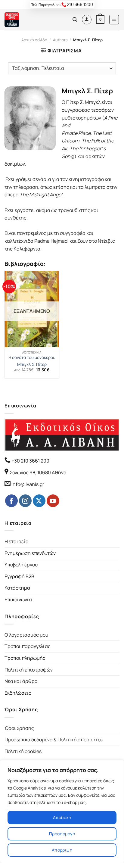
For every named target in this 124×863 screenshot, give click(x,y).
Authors (60, 39)
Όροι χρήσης (19, 728)
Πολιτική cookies (23, 751)
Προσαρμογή (62, 834)
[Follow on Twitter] (39, 500)
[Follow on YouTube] (53, 500)
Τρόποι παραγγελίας (28, 646)
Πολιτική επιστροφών (29, 669)
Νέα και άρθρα (21, 681)
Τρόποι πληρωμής (25, 658)
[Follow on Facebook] (11, 500)
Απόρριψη (62, 850)
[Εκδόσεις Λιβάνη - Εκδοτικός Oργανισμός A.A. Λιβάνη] (25, 19)
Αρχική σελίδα (34, 39)
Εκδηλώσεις (18, 693)
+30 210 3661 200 (30, 460)
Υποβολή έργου (21, 564)
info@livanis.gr (27, 484)
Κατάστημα (17, 587)
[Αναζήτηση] (75, 19)
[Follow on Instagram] (25, 500)
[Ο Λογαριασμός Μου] (86, 19)
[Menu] (114, 19)
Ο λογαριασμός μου (26, 634)
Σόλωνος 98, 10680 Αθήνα (38, 472)
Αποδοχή (62, 817)
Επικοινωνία (18, 599)
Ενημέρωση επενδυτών (30, 553)
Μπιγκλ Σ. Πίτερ (32, 364)
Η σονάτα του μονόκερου (31, 357)
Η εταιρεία (17, 541)
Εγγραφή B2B (19, 576)
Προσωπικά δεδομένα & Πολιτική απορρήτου (54, 739)
